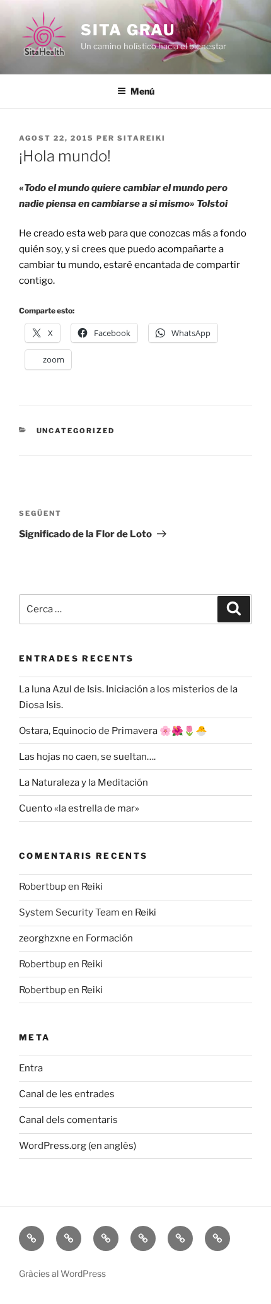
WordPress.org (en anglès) (77, 1145)
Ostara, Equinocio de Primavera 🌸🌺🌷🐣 (113, 730)
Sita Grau (128, 30)
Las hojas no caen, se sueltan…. (87, 756)
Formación (109, 938)
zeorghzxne (45, 938)
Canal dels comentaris (68, 1120)
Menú (142, 91)
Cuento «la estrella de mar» (79, 808)
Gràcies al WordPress (62, 1273)
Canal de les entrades (67, 1094)
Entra (31, 1068)
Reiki (92, 886)
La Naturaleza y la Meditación (83, 782)
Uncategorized (76, 430)
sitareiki (141, 138)
